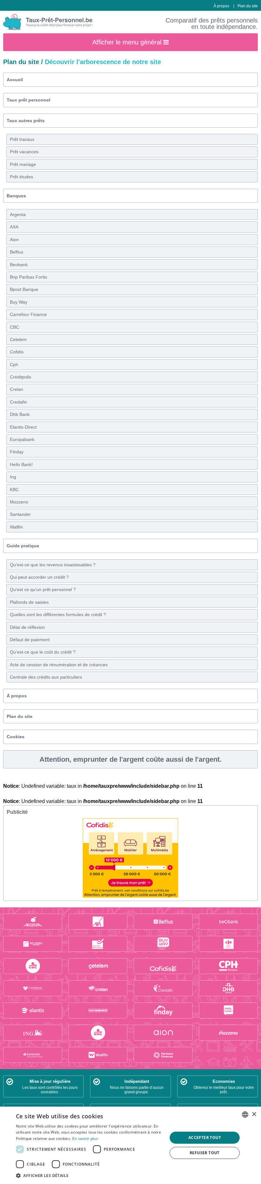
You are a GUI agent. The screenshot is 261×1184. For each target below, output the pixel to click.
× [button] (253, 1114)
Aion (14, 239)
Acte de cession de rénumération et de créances (59, 664)
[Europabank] (97, 1010)
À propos (221, 6)
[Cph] (228, 966)
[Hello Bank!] (228, 1010)
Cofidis (17, 351)
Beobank (19, 264)
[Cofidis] (163, 966)
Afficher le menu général (127, 42)
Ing (13, 476)
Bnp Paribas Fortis (28, 277)
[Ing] (32, 1033)
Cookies (16, 736)
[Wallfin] (97, 1055)
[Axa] (97, 922)
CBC (14, 327)
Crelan (16, 389)
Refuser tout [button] (205, 1152)
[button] (89, 1175)
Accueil (15, 79)
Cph (14, 364)
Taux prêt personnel (28, 99)
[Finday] (163, 1010)
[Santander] (32, 1055)
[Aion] (163, 1033)
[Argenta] (32, 922)
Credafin (18, 402)
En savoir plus (85, 1138)
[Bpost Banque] (97, 944)
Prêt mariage (23, 164)
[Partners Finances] (163, 1055)
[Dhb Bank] (228, 988)
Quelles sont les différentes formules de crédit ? (58, 614)
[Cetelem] (97, 966)
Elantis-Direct (23, 427)
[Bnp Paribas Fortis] (32, 944)
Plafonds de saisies (29, 602)
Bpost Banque (24, 289)
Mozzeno (19, 501)
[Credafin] (163, 988)
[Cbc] (32, 966)
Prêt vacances (24, 151)
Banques (16, 195)
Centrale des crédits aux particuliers (46, 677)
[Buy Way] (163, 944)
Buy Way (18, 302)
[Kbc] (97, 1033)
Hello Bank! (21, 464)
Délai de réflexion (27, 627)
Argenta (18, 214)
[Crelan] (97, 988)
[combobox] (245, 1114)
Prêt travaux (22, 139)
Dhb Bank (20, 414)
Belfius (16, 251)
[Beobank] (228, 922)
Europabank (22, 439)
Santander (20, 514)
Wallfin (16, 527)
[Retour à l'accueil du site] (47, 22)
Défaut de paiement (30, 639)
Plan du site (247, 6)
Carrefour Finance (28, 314)
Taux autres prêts (26, 120)
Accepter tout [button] (204, 1137)
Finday (17, 451)
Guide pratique (23, 545)
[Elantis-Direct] (32, 1010)
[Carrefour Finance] (228, 944)
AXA (14, 226)
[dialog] (130, 1145)
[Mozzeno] (228, 1033)
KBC (14, 489)
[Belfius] (163, 922)
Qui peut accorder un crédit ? (39, 577)
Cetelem (18, 339)
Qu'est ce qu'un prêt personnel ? (43, 589)
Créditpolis (20, 376)
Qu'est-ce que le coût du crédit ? (42, 651)
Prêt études (21, 176)
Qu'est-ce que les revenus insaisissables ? (52, 564)
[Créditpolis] (32, 988)
